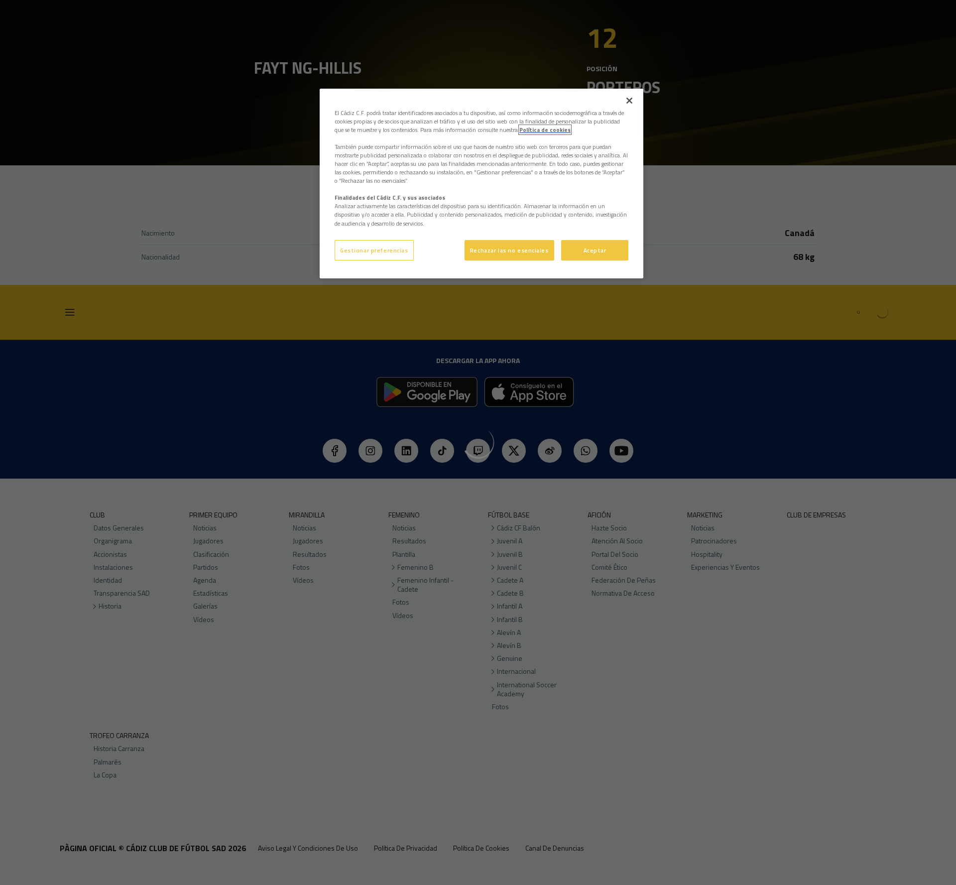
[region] (481, 184)
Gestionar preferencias (374, 250)
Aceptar (595, 250)
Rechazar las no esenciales (509, 250)
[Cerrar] (629, 101)
